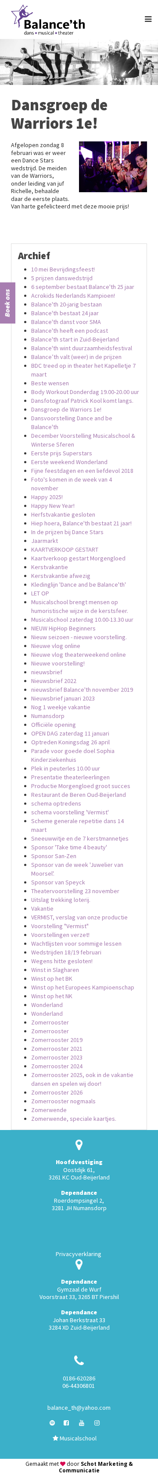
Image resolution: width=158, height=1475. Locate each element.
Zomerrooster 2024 (57, 1066)
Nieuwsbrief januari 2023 (63, 698)
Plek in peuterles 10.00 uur (65, 768)
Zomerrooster (50, 1022)
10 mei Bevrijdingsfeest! (63, 269)
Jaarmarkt (44, 541)
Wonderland (47, 1005)
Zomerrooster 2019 (57, 1040)
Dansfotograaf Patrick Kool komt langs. (82, 401)
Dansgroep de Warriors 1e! (66, 409)
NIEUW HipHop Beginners (63, 628)
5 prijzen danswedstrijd (62, 278)
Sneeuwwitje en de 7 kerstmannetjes (80, 838)
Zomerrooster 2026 (57, 1092)
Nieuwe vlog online (55, 646)
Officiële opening (53, 725)
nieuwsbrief (46, 672)
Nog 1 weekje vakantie (60, 707)
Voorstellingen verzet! (60, 935)
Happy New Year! (53, 506)
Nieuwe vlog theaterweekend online (78, 654)
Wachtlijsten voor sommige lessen (76, 943)
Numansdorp (48, 716)
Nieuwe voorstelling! (58, 663)
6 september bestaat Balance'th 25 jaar (82, 287)
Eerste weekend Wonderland (69, 462)
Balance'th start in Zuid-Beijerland (75, 339)
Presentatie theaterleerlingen (70, 777)
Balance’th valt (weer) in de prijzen (76, 357)
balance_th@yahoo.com (79, 1408)
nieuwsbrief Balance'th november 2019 (82, 689)
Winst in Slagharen (55, 970)
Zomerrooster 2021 (57, 1049)
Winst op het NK (51, 996)
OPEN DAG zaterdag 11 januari (70, 733)
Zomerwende (49, 1110)
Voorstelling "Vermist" (60, 926)
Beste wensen (50, 383)
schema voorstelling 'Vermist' (70, 812)
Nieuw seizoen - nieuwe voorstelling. (79, 637)
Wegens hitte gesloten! (62, 961)
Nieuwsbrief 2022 (53, 681)
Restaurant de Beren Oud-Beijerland (78, 795)
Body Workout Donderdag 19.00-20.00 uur (85, 392)
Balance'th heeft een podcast (69, 330)
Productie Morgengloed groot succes (80, 786)
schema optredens (56, 803)
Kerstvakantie (49, 567)
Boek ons (7, 303)
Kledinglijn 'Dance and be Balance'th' (78, 584)
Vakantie (42, 908)
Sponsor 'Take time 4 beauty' (69, 847)
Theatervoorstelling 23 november (75, 891)
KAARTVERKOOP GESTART (64, 549)
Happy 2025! (47, 497)
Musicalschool (77, 1438)
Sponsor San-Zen (53, 856)
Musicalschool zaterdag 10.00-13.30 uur (82, 619)
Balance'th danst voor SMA (66, 322)
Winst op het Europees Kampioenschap (82, 987)
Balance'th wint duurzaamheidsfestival (81, 348)
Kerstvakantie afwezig (60, 576)
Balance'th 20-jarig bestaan (66, 304)
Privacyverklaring (78, 1254)
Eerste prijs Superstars (61, 453)
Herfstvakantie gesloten (63, 514)
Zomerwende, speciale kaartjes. (73, 1119)
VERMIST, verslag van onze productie (79, 917)
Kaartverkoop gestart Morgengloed (78, 558)
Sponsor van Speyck (58, 882)
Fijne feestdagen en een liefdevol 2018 (82, 471)
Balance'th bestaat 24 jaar (65, 313)
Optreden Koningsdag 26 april (70, 742)
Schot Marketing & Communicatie (96, 1467)
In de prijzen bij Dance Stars (67, 532)
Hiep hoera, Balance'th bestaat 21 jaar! (81, 523)
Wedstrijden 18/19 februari (66, 952)
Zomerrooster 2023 (57, 1057)
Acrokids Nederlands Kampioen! (73, 295)
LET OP (40, 593)
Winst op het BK (51, 978)
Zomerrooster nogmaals (63, 1101)
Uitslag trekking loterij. (60, 900)
